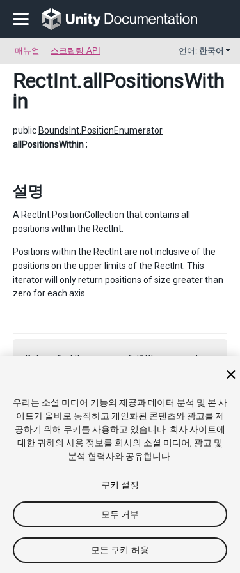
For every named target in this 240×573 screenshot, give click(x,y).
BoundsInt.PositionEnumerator (100, 130)
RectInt (45, 80)
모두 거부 (120, 514)
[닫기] (231, 374)
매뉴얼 (27, 51)
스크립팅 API (75, 51)
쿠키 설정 (120, 485)
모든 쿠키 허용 (120, 550)
